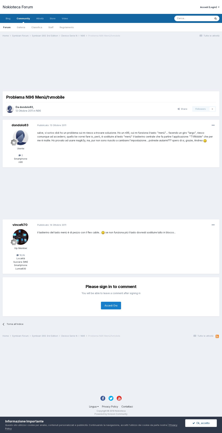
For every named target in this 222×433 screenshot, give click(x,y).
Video (65, 18)
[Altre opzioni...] (213, 125)
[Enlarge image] (205, 140)
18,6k (22, 255)
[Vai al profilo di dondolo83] (10, 109)
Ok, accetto (202, 423)
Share (183, 108)
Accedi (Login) (209, 7)
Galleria (21, 27)
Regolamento (67, 27)
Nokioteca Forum (18, 7)
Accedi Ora (111, 305)
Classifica (36, 27)
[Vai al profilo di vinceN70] (20, 237)
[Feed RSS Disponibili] (217, 336)
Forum (7, 27)
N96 (38, 110)
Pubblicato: (51, 125)
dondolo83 (26, 107)
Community (23, 18)
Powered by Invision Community (111, 414)
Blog (8, 18)
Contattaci (127, 406)
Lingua (93, 406)
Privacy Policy (110, 406)
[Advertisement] (66, 67)
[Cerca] (215, 18)
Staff (50, 27)
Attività (40, 18)
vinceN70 (20, 225)
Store (53, 18)
